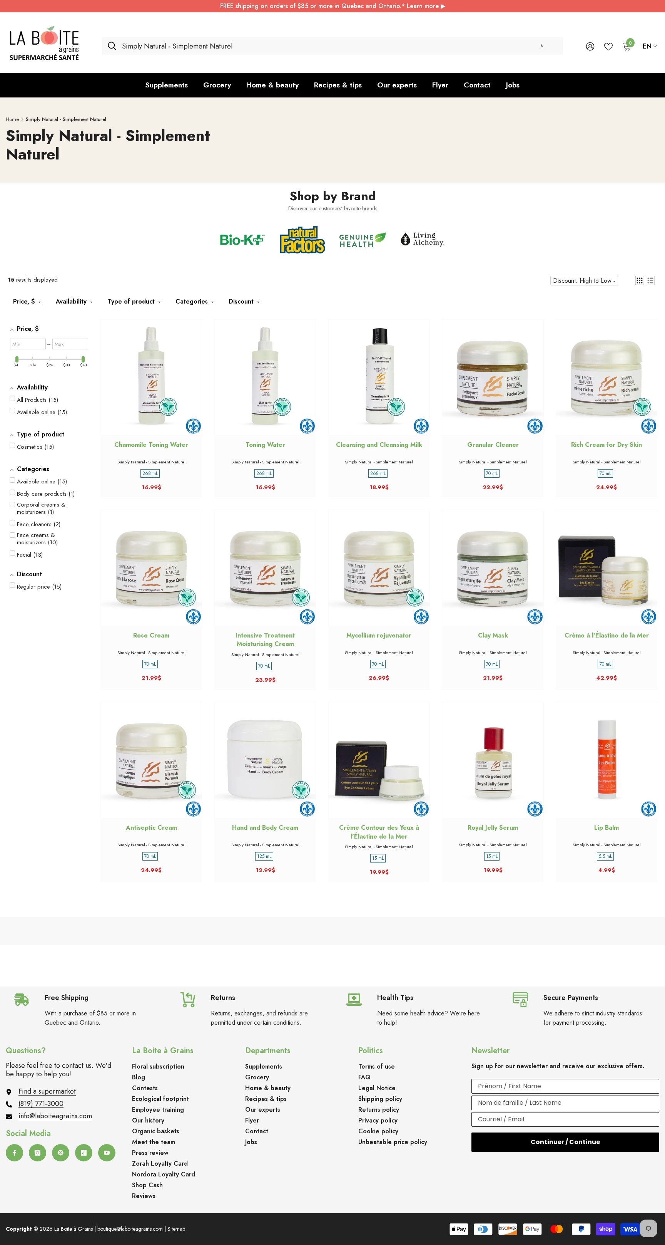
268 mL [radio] (150, 473)
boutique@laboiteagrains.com (130, 1229)
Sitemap (176, 1229)
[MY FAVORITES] (608, 46)
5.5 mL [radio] (605, 856)
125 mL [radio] (264, 856)
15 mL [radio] (378, 858)
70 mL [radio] (492, 473)
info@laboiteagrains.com (55, 1116)
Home (12, 119)
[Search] (332, 46)
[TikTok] (83, 1152)
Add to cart (151, 384)
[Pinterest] (60, 1152)
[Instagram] (37, 1152)
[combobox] (339, 46)
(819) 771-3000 (40, 1104)
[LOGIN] (590, 46)
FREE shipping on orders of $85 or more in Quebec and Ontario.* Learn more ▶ (332, 6)
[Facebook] (14, 1152)
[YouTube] (106, 1152)
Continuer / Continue (565, 1142)
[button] (541, 46)
